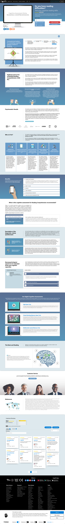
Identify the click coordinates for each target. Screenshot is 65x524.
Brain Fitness (8, 492)
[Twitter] (28, 480)
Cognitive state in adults (21, 494)
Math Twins (40, 499)
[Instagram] (32, 480)
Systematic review (20, 495)
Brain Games (50, 503)
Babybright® (50, 493)
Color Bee (39, 492)
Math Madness (30, 501)
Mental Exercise (50, 504)
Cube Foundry (40, 495)
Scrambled (30, 504)
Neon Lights (30, 496)
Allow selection (57, 515)
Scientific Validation (22, 1)
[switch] (27, 522)
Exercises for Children (51, 495)
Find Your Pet (30, 505)
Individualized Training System (52, 498)
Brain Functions (8, 496)
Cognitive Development (51, 496)
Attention (7, 501)
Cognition (7, 493)
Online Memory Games (51, 505)
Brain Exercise (50, 497)
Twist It (39, 504)
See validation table (29, 121)
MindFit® (49, 492)
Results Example (55, 24)
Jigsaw (39, 497)
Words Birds (40, 507)
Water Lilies (40, 505)
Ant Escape (30, 494)
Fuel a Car (39, 498)
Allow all (57, 512)
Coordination (8, 498)
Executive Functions (9, 497)
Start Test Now (54, 22)
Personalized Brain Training (52, 502)
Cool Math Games (50, 506)
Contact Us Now (32, 378)
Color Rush (30, 507)
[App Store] (55, 480)
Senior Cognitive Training (21, 493)
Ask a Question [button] (48, 427)
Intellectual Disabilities (9, 495)
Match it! (29, 499)
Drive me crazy (30, 497)
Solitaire (29, 492)
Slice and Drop (40, 503)
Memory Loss (8, 494)
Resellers (49, 494)
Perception (8, 500)
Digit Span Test (27, 304)
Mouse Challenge (40, 501)
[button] (12, 446)
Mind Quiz (49, 499)
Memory (7, 499)
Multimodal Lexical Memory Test (31, 328)
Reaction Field (40, 506)
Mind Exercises (50, 501)
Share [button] (9, 460)
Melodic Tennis (30, 503)
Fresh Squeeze (40, 496)
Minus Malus (40, 500)
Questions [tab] (13, 428)
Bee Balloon (40, 493)
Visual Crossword (31, 498)
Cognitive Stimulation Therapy (52, 500)
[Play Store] (47, 480)
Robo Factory (30, 493)
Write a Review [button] (56, 427)
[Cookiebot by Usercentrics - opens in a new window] (6, 522)
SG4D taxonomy (19, 496)
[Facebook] (26, 480)
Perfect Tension (40, 502)
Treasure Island (30, 495)
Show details (49, 522)
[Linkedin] (34, 480)
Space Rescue (30, 500)
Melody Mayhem (30, 506)
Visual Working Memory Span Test (32, 315)
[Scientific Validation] (32, 129)
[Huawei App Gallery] (40, 480)
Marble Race (30, 502)
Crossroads (40, 494)
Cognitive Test (10, 1)
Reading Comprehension (51, 507)
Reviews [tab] (7, 428)
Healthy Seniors (19, 492)
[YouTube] (30, 480)
